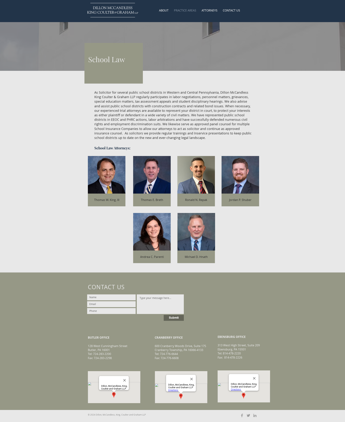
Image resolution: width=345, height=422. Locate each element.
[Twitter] (248, 415)
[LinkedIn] (255, 415)
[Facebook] (242, 415)
